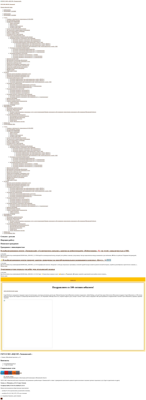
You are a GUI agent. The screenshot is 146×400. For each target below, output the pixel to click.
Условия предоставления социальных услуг (18, 76)
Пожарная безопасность (16, 118)
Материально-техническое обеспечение (17, 60)
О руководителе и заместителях (15, 34)
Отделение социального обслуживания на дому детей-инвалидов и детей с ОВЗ (36, 46)
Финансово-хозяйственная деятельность (17, 67)
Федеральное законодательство (15, 108)
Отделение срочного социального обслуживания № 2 (27, 41)
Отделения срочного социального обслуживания (22, 38)
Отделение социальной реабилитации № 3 (21, 87)
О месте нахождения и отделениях (16, 31)
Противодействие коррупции (17, 117)
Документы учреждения (13, 110)
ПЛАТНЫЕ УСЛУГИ (9, 105)
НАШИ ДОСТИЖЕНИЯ (13, 22)
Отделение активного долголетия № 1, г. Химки (25, 54)
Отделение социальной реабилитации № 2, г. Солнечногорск (29, 50)
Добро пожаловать (14, 23)
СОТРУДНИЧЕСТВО (9, 124)
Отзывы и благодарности (16, 26)
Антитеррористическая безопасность (19, 116)
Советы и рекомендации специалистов (17, 101)
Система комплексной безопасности (16, 114)
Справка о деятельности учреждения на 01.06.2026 (20, 19)
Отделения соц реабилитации (14, 83)
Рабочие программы (12, 98)
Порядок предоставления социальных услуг (18, 75)
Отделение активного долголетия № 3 (20, 92)
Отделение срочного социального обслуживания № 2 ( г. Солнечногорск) (29, 97)
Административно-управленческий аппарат (21, 37)
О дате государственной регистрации (16, 28)
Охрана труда (13, 120)
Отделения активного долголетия (18, 53)
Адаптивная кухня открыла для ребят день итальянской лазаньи (28, 269)
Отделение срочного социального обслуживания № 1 (27, 39)
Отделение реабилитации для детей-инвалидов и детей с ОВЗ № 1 (33, 43)
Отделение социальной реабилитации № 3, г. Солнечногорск (29, 52)
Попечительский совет (13, 58)
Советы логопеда (14, 102)
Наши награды (13, 24)
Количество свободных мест (14, 62)
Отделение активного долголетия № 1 (20, 90)
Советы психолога (14, 103)
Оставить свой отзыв (15, 27)
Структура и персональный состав (16, 35)
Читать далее (4, 256)
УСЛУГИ (6, 72)
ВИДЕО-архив (10, 69)
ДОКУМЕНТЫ (8, 106)
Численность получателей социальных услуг (18, 61)
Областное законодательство (14, 109)
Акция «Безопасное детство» (17, 121)
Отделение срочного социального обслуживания (22, 95)
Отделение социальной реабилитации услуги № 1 (23, 84)
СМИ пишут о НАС (12, 71)
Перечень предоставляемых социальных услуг (19, 73)
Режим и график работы (13, 32)
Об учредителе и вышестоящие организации (18, 30)
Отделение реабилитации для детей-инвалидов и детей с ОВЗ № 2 (33, 45)
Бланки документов (15, 113)
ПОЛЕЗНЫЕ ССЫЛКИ (10, 11)
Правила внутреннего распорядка (15, 68)
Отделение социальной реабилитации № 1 (24, 49)
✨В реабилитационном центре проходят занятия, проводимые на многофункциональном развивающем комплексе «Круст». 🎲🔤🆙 (56, 260)
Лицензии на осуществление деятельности (18, 65)
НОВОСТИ (7, 123)
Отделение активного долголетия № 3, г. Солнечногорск (27, 57)
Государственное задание (13, 20)
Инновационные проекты (13, 99)
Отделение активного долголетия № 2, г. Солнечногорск (27, 56)
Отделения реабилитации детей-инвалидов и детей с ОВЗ (28, 42)
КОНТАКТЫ (7, 10)
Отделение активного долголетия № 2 (20, 91)
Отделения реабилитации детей (15, 77)
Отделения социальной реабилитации (20, 47)
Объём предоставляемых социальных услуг (18, 64)
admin (16, 291)
